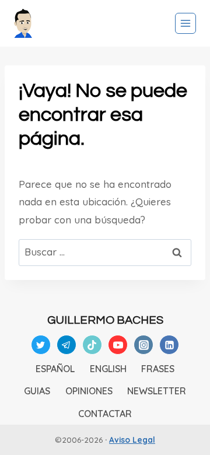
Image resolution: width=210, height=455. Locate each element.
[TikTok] (92, 345)
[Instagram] (143, 345)
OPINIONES (89, 391)
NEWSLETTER (156, 391)
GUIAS (37, 391)
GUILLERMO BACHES (105, 320)
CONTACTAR (105, 413)
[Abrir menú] (185, 23)
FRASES (157, 368)
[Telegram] (66, 345)
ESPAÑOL (55, 368)
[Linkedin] (169, 345)
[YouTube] (118, 345)
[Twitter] (41, 345)
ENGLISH (108, 368)
